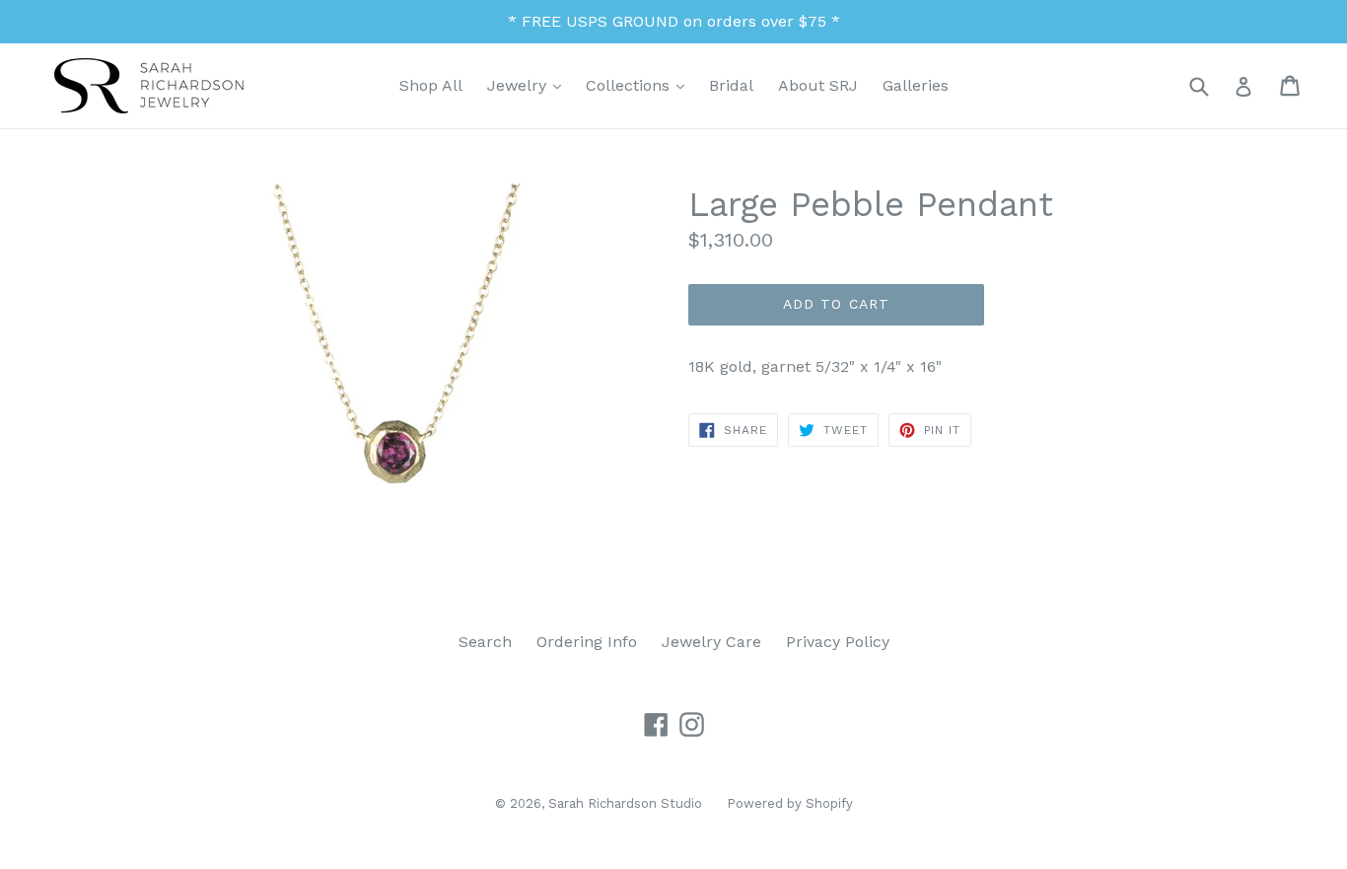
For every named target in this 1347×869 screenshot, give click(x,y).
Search (485, 641)
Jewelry (529, 85)
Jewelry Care (711, 641)
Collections (640, 85)
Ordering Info (586, 641)
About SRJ (818, 85)
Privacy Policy (837, 641)
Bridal (731, 85)
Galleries (916, 85)
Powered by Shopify (790, 803)
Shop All (430, 85)
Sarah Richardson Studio (625, 803)
